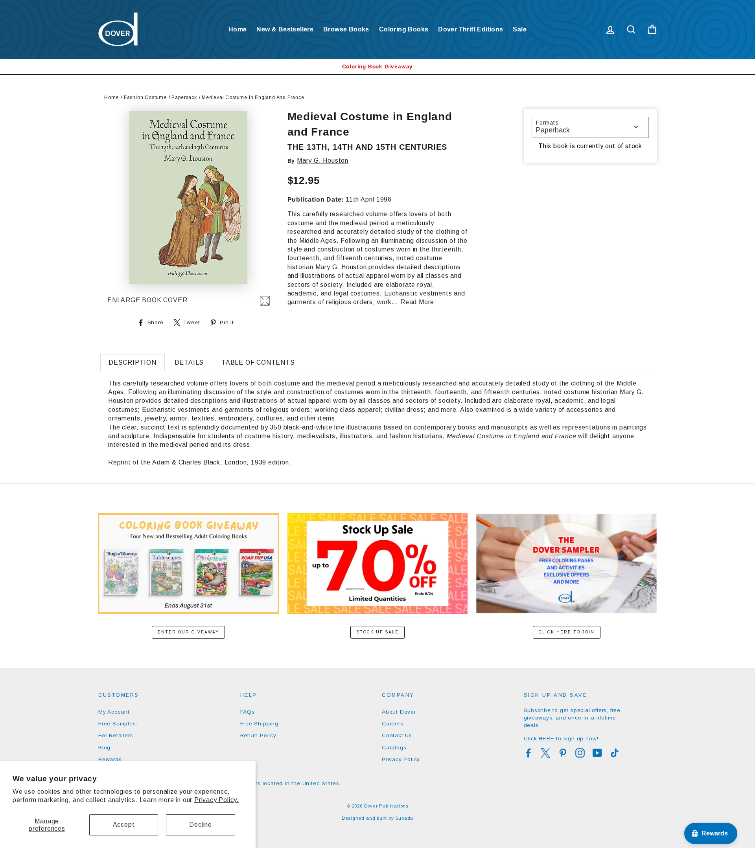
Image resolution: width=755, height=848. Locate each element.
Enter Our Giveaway (188, 632)
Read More (417, 302)
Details (189, 362)
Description (133, 362)
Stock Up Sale (377, 632)
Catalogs (394, 748)
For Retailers (115, 735)
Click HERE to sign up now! (561, 739)
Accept (124, 824)
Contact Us (397, 735)
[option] (377, 66)
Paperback (184, 97)
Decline (200, 824)
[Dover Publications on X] (545, 753)
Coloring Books (404, 29)
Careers (392, 724)
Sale (520, 29)
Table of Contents (258, 362)
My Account (114, 712)
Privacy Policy (401, 759)
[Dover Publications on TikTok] (614, 753)
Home (237, 29)
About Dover (399, 712)
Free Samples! (118, 724)
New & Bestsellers (284, 29)
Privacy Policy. (216, 800)
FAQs (247, 712)
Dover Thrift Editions (470, 29)
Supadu (404, 818)
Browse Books (346, 29)
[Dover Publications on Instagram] (580, 753)
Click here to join (567, 632)
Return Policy (258, 735)
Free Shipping (259, 724)
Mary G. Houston (322, 160)
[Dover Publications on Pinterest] (562, 753)
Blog (104, 748)
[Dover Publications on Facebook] (528, 753)
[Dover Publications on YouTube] (597, 753)
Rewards (110, 759)
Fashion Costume (145, 97)
